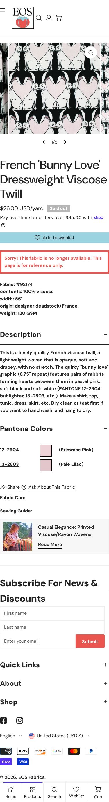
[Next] (65, 142)
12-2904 (9, 450)
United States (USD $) (60, 736)
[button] (59, 18)
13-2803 (9, 464)
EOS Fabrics (31, 777)
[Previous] (44, 142)
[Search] (39, 18)
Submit (90, 642)
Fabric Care (13, 497)
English (7, 736)
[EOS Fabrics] (23, 17)
